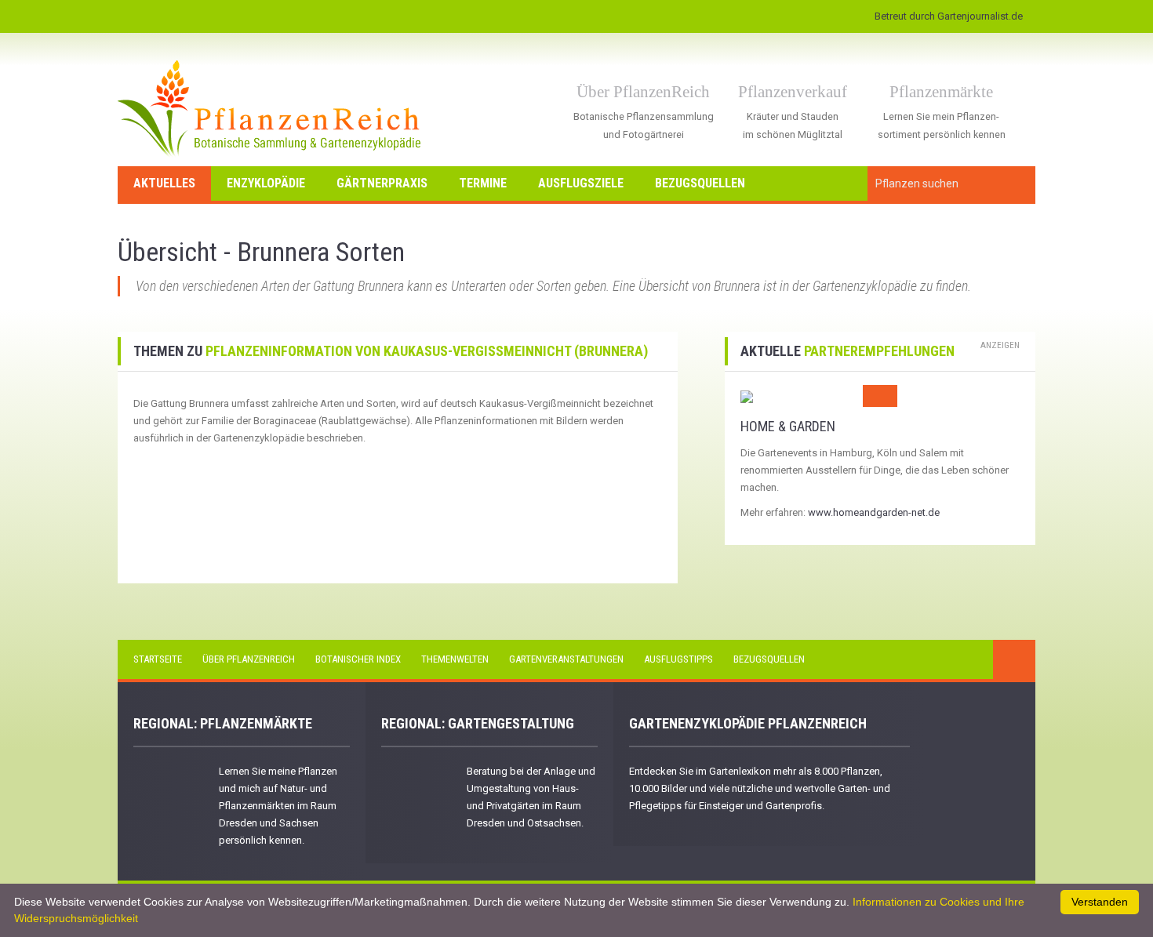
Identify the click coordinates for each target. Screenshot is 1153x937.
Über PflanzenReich (643, 91)
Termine (483, 183)
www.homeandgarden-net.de (874, 512)
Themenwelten (455, 659)
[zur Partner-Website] (746, 395)
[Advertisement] (225, 478)
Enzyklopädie (266, 183)
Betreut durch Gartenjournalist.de (949, 16)
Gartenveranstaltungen (566, 659)
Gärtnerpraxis (381, 183)
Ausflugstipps (678, 659)
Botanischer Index (358, 659)
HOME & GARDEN (787, 426)
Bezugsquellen (700, 183)
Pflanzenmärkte (941, 91)
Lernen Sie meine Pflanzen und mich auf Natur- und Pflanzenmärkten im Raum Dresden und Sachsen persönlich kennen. (278, 805)
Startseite (157, 659)
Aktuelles (164, 183)
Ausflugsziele (581, 183)
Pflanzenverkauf (792, 91)
